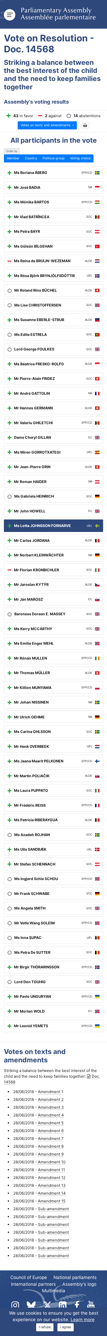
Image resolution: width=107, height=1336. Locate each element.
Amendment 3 (51, 1107)
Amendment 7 (51, 1138)
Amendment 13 (52, 1185)
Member (13, 158)
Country (31, 158)
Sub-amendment (53, 1208)
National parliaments (75, 1277)
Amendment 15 (51, 1201)
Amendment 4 (51, 1115)
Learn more (83, 1319)
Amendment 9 (51, 1154)
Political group (54, 158)
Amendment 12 (51, 1177)
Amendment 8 (51, 1146)
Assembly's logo (79, 1284)
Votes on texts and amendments (46, 125)
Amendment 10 (51, 1161)
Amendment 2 (51, 1099)
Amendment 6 (51, 1130)
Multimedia (53, 1290)
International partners (33, 1284)
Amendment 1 (50, 1091)
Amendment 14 (52, 1193)
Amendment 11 (51, 1169)
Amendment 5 (51, 1122)
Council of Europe (28, 1277)
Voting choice (80, 158)
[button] (85, 125)
